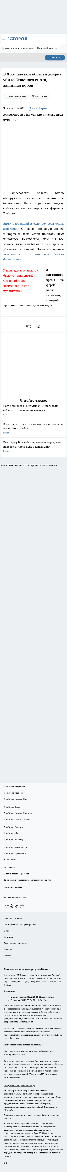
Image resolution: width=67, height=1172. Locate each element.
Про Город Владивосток (15, 847)
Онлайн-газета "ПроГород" (17, 873)
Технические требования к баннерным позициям (27, 880)
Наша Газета (10, 859)
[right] (63, 48)
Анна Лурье (38, 108)
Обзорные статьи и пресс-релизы (20, 924)
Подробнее (9, 1110)
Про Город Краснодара (15, 853)
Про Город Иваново (13, 792)
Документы (9, 867)
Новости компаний (13, 918)
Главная (7, 955)
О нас (6, 930)
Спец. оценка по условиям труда (19, 1085)
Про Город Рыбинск (13, 827)
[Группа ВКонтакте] (6, 906)
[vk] (29, 326)
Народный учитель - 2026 (50, 48)
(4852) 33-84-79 (28, 1000)
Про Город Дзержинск (14, 786)
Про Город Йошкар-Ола (15, 799)
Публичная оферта (13, 887)
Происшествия (16, 96)
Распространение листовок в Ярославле (23, 1044)
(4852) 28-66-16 (34, 997)
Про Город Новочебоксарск (17, 819)
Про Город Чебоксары (14, 839)
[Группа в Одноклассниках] (11, 906)
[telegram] (39, 326)
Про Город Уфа (11, 833)
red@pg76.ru (42, 1000)
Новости (8, 949)
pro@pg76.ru (48, 997)
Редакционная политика (15, 943)
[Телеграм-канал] (16, 906)
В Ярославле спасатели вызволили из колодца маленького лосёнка (33, 428)
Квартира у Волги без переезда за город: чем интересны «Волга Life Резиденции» (32, 446)
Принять (55, 57)
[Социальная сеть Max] (22, 906)
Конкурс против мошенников (18, 48)
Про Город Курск (12, 807)
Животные (39, 96)
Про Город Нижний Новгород (18, 813)
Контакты (8, 937)
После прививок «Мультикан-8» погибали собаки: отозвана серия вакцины (30, 410)
